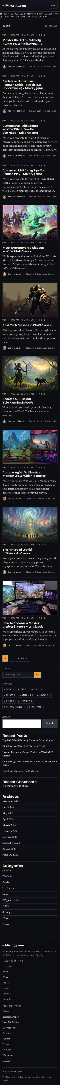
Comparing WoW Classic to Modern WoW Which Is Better (24, 474)
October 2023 (9, 837)
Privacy (6, 1039)
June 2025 (8, 807)
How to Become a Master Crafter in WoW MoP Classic (23, 625)
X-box (10, 701)
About (5, 1011)
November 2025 (11, 801)
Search (6, 717)
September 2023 (11, 843)
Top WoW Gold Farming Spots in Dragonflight (27, 740)
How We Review (10, 1022)
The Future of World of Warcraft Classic (17, 551)
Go (37, 674)
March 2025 (9, 825)
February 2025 (10, 831)
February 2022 (10, 855)
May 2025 (8, 813)
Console (45, 695)
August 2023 (9, 849)
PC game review (15, 707)
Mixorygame (15, 6)
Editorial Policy (10, 1017)
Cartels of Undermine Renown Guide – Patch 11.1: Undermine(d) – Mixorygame (23, 84)
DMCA (6, 1061)
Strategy (26, 701)
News (10, 689)
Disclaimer (7, 1055)
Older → (22, 658)
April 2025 (8, 819)
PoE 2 (38, 689)
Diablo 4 (27, 695)
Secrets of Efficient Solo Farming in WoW (17, 400)
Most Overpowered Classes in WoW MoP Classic (23, 249)
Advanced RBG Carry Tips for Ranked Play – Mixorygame (23, 172)
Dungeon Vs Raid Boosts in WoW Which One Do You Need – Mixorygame (20, 129)
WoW (4, 35)
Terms (5, 1044)
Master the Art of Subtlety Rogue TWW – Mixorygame (22, 42)
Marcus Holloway (16, 66)
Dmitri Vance (14, 274)
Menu (53, 5)
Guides (10, 695)
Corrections (8, 1028)
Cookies (6, 1050)
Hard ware (37, 707)
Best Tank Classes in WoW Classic (27, 325)
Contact (6, 1033)
